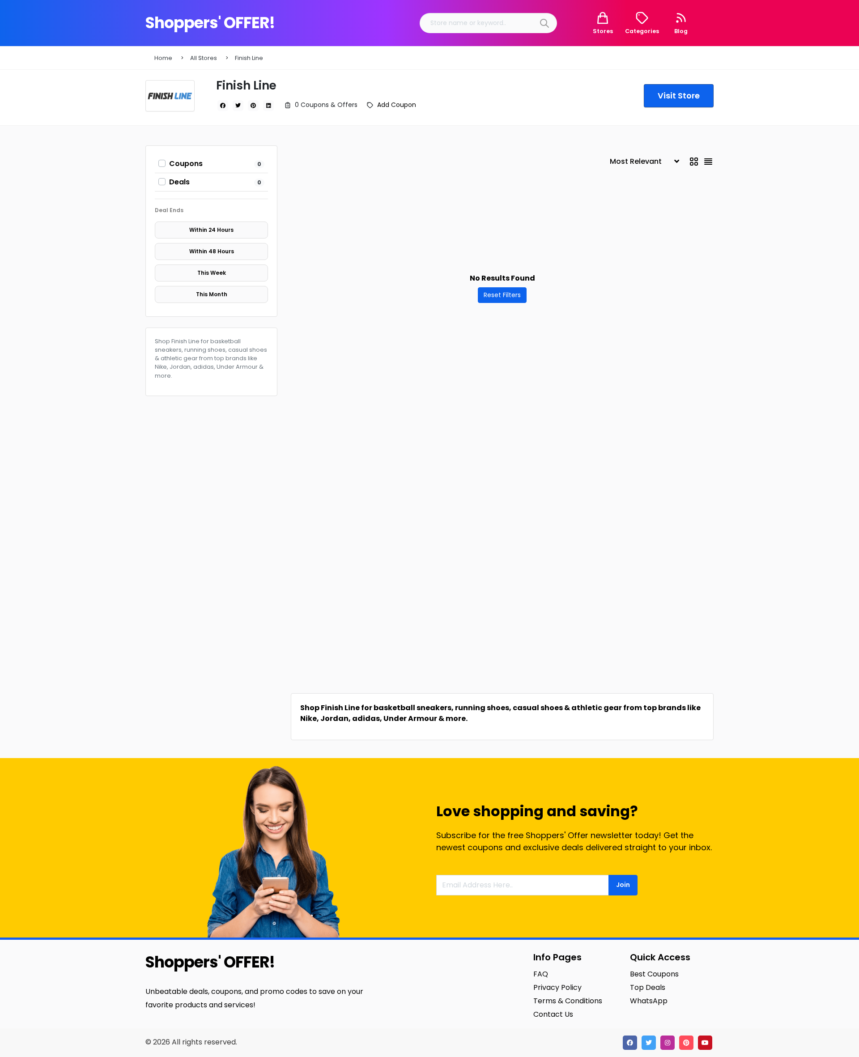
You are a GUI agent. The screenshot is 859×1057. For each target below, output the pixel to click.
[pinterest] (253, 105)
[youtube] (705, 1043)
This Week (211, 273)
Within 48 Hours (211, 251)
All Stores (203, 58)
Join (623, 884)
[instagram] (667, 1043)
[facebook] (222, 105)
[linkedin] (268, 105)
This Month (211, 294)
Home (163, 58)
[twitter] (238, 105)
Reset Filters (502, 294)
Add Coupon (396, 104)
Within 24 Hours (211, 230)
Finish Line (249, 58)
